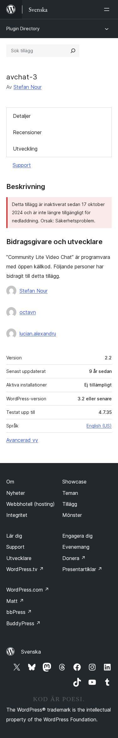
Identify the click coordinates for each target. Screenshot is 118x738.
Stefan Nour (28, 87)
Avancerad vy (22, 440)
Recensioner (27, 132)
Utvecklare (18, 558)
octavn (28, 312)
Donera (74, 558)
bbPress (19, 612)
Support (22, 165)
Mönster (72, 515)
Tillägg (69, 504)
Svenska (31, 652)
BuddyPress (23, 623)
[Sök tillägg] (73, 50)
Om (10, 481)
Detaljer (22, 116)
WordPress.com (27, 589)
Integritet (16, 515)
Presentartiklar (82, 569)
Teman (70, 493)
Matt (15, 601)
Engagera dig (77, 536)
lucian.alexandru (38, 333)
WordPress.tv (25, 569)
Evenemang (75, 547)
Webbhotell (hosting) (30, 504)
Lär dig (14, 536)
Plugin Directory (23, 28)
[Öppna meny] (108, 9)
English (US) (99, 425)
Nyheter (15, 493)
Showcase (74, 481)
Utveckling (25, 149)
